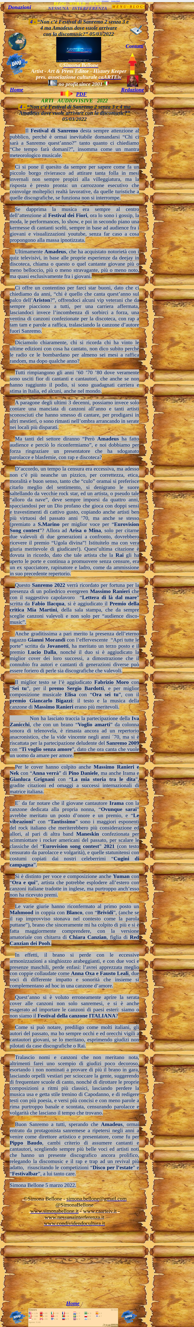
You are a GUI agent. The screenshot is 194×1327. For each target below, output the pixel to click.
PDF (81, 94)
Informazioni (105, 1)
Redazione (132, 90)
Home (16, 89)
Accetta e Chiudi (115, 1)
